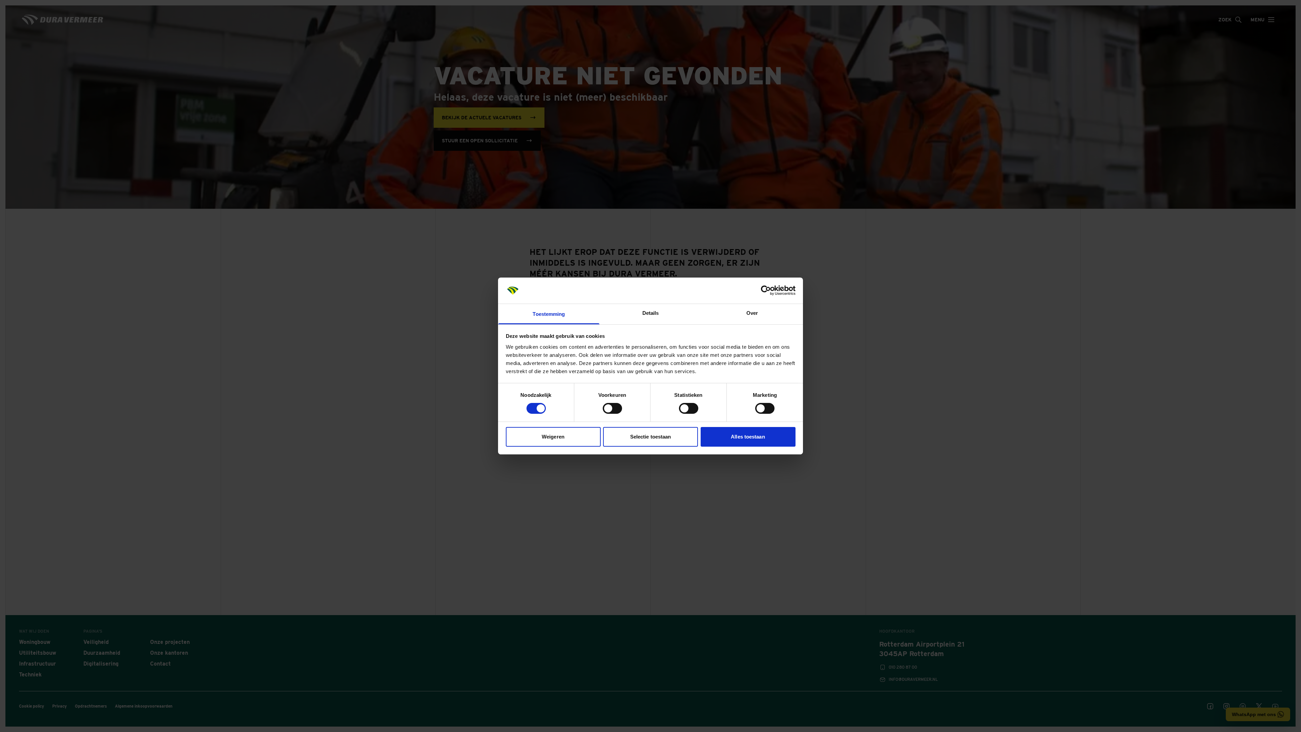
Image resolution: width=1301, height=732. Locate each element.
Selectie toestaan (650, 437)
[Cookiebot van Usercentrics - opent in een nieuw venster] (766, 290)
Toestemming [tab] (549, 314)
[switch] (612, 408)
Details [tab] (650, 313)
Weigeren (553, 437)
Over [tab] (752, 313)
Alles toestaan (748, 437)
